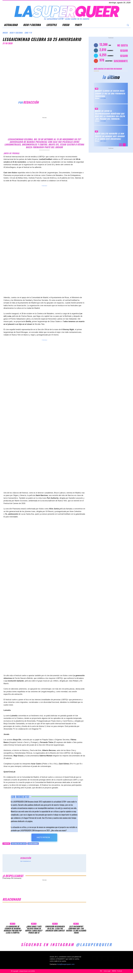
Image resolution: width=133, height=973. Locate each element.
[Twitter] (119, 25)
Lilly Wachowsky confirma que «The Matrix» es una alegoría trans (76, 929)
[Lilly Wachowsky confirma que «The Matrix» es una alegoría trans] (76, 915)
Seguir (124, 50)
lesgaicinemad (33, 843)
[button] (128, 25)
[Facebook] (110, 25)
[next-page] (124, 144)
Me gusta (122, 45)
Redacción (31, 102)
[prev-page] (120, 144)
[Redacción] (10, 102)
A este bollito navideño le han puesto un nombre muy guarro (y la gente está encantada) (110, 136)
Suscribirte (121, 61)
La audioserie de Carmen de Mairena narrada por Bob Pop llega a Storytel (13, 929)
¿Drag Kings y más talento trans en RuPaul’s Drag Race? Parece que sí (33, 929)
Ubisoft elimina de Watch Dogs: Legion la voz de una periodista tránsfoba (110, 93)
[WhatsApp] (57, 111)
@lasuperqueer (94, 944)
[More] (62, 111)
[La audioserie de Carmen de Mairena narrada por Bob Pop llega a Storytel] (12, 915)
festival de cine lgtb (19, 843)
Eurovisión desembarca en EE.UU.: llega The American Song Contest (55, 928)
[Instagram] (115, 25)
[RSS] (105, 958)
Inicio (5, 32)
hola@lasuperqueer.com (66, 964)
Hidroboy (97, 98)
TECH (96, 88)
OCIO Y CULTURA (16, 32)
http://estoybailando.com (25, 861)
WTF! (96, 108)
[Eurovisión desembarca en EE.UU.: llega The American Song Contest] (55, 915)
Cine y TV (28, 32)
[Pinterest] (52, 111)
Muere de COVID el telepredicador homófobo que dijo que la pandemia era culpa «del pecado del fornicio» (110, 115)
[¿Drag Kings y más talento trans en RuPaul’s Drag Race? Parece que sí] (34, 915)
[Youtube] (123, 25)
